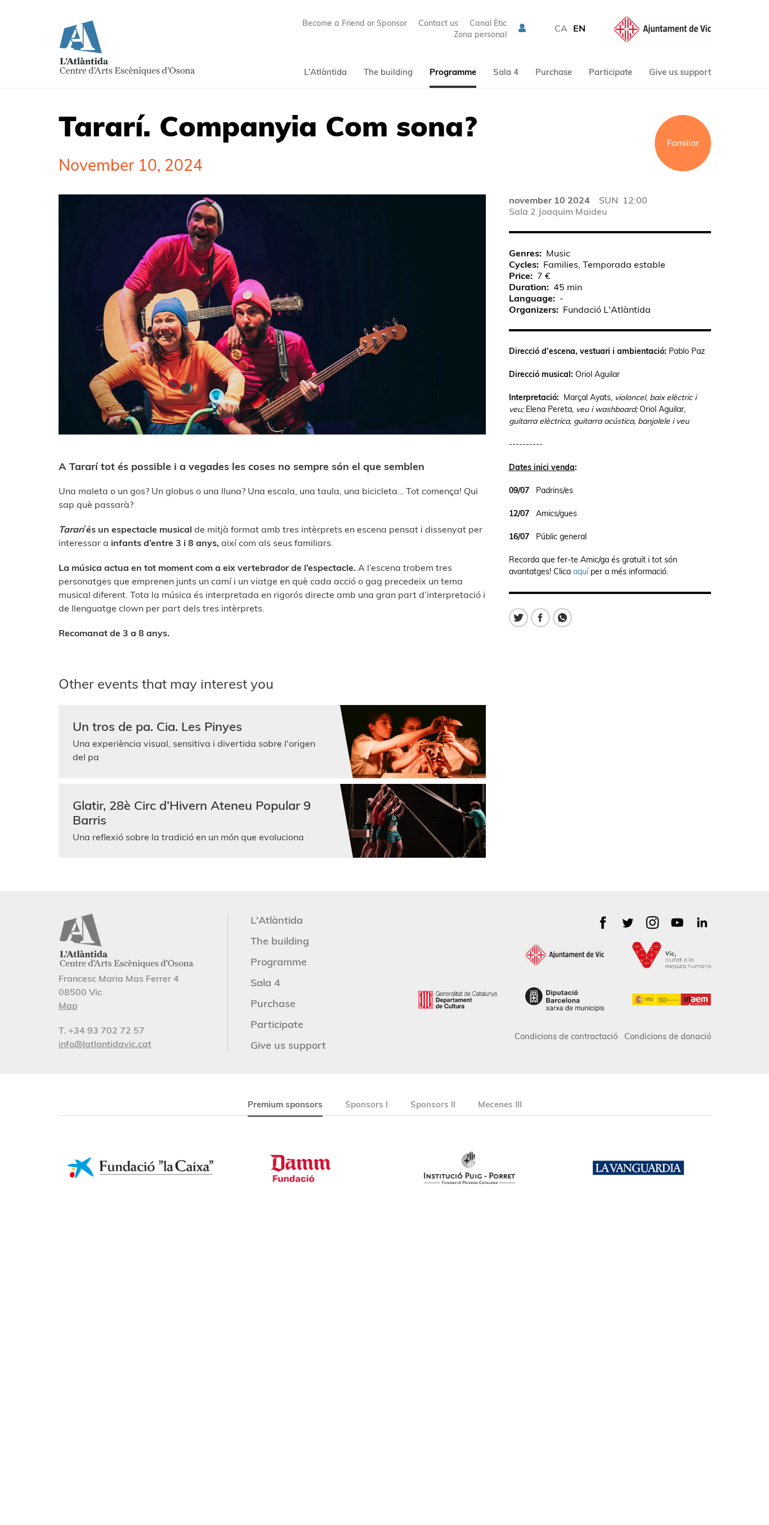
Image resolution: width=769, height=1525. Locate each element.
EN (579, 28)
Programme (453, 72)
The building (388, 72)
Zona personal (480, 34)
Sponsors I (366, 1104)
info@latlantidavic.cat (105, 1043)
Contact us (438, 23)
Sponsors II (432, 1104)
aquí (580, 571)
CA (561, 28)
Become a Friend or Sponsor (354, 23)
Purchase (553, 72)
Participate (610, 72)
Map (68, 1005)
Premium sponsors (285, 1104)
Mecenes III (500, 1104)
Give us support (680, 72)
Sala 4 (505, 72)
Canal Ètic (488, 23)
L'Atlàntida (325, 72)
